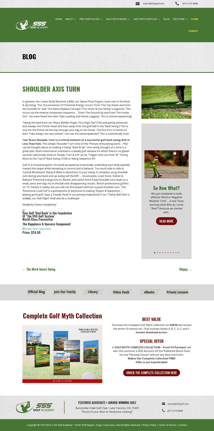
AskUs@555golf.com (178, 403)
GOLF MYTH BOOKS (116, 19)
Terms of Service (167, 424)
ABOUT (69, 19)
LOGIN (194, 19)
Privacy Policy (149, 424)
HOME (58, 19)
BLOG (167, 19)
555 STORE (179, 19)
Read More (166, 221)
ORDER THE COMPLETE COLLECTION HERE (151, 372)
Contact (183, 424)
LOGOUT (193, 30)
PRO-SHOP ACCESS (89, 19)
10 (178, 252)
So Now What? (166, 187)
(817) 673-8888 (175, 410)
